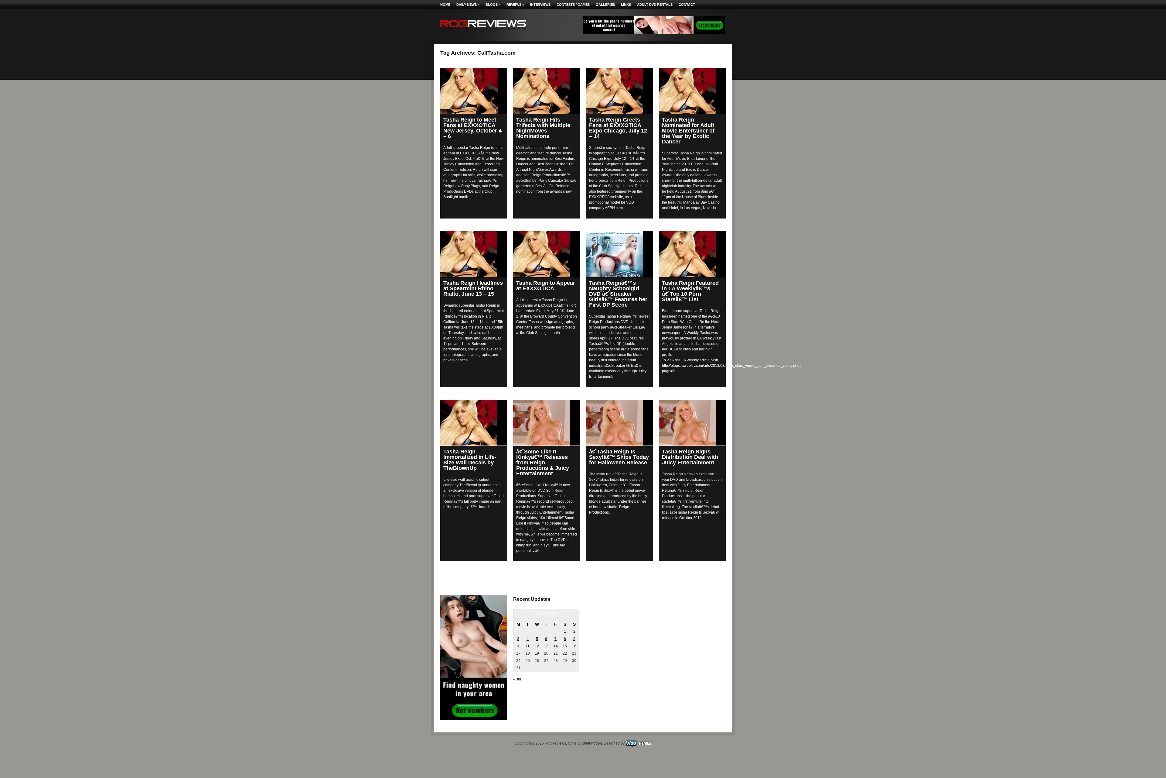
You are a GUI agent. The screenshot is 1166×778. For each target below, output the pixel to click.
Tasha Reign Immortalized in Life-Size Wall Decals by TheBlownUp (469, 460)
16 (574, 646)
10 (518, 646)
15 (565, 646)
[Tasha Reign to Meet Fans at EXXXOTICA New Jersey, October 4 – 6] (473, 91)
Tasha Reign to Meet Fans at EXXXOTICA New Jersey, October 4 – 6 (472, 128)
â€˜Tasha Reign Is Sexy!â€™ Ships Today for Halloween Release (619, 457)
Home (445, 4)
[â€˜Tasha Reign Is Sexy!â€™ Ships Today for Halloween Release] (619, 423)
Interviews (540, 4)
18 (528, 653)
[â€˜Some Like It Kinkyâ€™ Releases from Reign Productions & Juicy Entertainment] (546, 423)
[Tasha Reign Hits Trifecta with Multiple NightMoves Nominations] (546, 91)
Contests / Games (573, 4)
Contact (687, 4)
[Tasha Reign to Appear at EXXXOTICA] (546, 254)
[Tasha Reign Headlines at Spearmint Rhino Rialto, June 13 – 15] (473, 254)
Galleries (605, 4)
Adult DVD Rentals (655, 4)
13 (546, 646)
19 (537, 653)
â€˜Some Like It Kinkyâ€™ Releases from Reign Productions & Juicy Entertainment (542, 463)
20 (546, 653)
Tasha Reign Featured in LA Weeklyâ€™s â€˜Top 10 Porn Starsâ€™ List (690, 291)
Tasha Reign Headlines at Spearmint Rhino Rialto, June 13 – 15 (473, 288)
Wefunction (592, 743)
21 (556, 653)
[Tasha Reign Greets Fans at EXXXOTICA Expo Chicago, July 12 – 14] (619, 91)
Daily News (467, 4)
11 (528, 646)
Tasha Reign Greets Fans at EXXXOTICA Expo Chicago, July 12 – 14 (618, 128)
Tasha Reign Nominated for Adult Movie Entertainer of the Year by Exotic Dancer (688, 131)
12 (537, 646)
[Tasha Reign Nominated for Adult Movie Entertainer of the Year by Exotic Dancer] (692, 91)
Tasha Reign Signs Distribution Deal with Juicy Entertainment (690, 457)
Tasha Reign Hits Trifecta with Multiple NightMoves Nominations (543, 128)
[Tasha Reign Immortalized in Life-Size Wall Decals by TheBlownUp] (473, 423)
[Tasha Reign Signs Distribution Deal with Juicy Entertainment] (692, 423)
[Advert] (654, 33)
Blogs (493, 4)
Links (626, 4)
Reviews (515, 4)
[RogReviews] (482, 32)
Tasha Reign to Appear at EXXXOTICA (545, 285)
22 (565, 653)
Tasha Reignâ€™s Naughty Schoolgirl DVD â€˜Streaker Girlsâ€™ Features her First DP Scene (618, 294)
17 (518, 653)
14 (556, 646)
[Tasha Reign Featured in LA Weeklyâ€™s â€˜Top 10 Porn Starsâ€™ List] (692, 254)
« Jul (517, 679)
